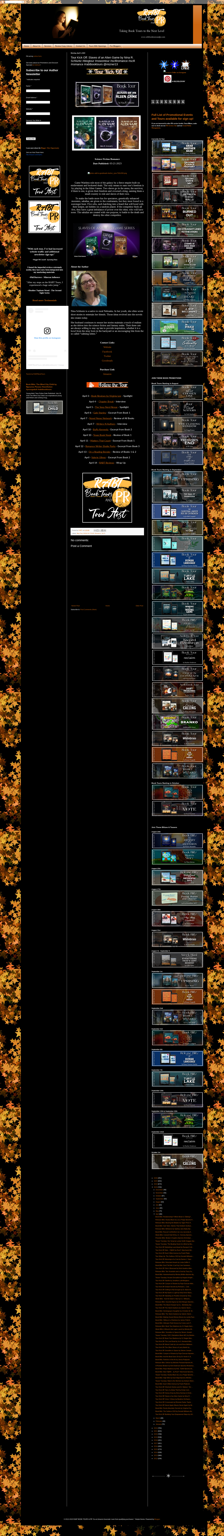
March (158, 1418)
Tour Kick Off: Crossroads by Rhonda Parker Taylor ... (174, 1402)
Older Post (139, 606)
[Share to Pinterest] (105, 530)
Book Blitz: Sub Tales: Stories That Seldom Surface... (173, 1226)
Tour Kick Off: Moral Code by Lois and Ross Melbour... (174, 1344)
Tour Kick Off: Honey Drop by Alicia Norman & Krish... (173, 1393)
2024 (156, 1184)
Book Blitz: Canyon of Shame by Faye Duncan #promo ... (175, 1353)
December (159, 1190)
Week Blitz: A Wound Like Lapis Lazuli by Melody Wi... (174, 1329)
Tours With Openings (97, 46)
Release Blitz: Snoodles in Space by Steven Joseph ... (174, 1332)
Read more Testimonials (45, 300)
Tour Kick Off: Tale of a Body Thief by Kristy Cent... (172, 1390)
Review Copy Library (63, 46)
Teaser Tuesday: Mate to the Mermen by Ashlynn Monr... (175, 1381)
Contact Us (80, 46)
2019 (156, 1437)
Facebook (107, 351)
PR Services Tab (171, 126)
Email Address (31, 98)
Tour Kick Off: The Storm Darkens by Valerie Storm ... (173, 1308)
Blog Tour (80, 533)
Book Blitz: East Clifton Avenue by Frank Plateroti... (173, 1384)
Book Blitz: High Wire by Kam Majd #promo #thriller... (173, 1378)
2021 (156, 1431)
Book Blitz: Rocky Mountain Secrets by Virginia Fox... (173, 1408)
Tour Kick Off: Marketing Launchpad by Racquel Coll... (174, 1247)
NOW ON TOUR (88, 533)
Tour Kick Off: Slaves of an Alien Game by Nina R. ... (173, 1396)
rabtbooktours (50, 365)
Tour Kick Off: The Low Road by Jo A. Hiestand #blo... (174, 1341)
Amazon (107, 374)
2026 (156, 1178)
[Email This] (95, 530)
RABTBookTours (35, 365)
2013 (156, 1455)
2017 (156, 1443)
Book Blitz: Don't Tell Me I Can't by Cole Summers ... (173, 1265)
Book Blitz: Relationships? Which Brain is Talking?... (173, 1217)
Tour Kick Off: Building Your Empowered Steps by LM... (174, 1414)
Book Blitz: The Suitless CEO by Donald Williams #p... (174, 1411)
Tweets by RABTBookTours (35, 374)
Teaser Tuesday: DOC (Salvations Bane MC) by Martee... (175, 1335)
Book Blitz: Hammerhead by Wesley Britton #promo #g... (175, 1274)
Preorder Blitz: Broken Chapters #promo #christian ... (173, 1238)
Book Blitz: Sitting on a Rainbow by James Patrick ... (173, 1320)
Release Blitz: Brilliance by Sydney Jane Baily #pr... (173, 1229)
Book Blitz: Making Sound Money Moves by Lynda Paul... (175, 1317)
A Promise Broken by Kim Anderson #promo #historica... (175, 1366)
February (159, 1421)
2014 (156, 1452)
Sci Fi (103, 533)
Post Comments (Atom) (88, 609)
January (159, 1424)
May (157, 1211)
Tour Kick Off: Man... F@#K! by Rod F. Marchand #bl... (174, 1250)
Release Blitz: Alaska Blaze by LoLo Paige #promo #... (174, 1220)
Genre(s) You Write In (33, 120)
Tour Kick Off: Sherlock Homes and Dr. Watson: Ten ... (174, 1387)
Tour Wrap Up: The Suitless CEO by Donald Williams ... (174, 1256)
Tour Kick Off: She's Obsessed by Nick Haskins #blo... (174, 1268)
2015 (156, 1449)
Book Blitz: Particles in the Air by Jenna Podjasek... (173, 1360)
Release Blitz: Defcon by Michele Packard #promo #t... (174, 1363)
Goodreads (107, 360)
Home (26, 46)
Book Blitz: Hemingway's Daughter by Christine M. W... (174, 1311)
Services (47, 46)
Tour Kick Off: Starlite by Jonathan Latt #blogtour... (172, 1281)
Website (107, 347)
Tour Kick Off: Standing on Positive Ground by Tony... (173, 1296)
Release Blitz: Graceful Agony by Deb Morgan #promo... (175, 1302)
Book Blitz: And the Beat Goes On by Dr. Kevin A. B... (173, 1357)
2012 (156, 1458)
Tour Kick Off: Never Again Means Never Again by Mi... (174, 1405)
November (159, 1193)
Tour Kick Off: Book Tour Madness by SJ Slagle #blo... (174, 1338)
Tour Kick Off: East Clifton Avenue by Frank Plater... (173, 1253)
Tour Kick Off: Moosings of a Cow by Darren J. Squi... (173, 1259)
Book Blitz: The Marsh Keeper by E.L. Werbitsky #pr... (173, 1305)
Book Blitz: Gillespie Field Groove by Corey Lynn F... (173, 1323)
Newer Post (75, 606)
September (160, 1199)
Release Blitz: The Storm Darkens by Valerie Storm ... (174, 1314)
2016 (156, 1446)
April (157, 1214)
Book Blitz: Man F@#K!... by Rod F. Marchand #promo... (174, 1372)
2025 (156, 1181)
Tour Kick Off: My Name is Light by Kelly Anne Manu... (174, 1293)
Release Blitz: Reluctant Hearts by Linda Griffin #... (173, 1262)
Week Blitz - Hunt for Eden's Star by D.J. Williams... (173, 1299)
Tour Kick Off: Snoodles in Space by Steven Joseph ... (174, 1350)
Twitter (107, 356)
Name (28, 86)
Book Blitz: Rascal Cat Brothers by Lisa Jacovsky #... (173, 1232)
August (158, 1202)
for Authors (36, 65)
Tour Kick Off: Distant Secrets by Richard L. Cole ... (173, 1287)
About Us (36, 46)
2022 (156, 1428)
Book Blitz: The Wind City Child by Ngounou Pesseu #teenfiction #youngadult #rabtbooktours (41, 386)
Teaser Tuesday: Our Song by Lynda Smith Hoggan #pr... (175, 1241)
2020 (156, 1434)
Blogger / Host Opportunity (50, 148)
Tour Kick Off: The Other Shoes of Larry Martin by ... (173, 1347)
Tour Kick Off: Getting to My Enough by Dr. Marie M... (173, 1290)
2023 (156, 1187)
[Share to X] (100, 530)
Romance (98, 533)
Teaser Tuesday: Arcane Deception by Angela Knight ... (174, 1278)
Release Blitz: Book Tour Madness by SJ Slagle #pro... (174, 1326)
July (157, 1205)
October (159, 1196)
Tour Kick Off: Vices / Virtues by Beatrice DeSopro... (173, 1399)
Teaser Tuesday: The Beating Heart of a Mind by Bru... (174, 1244)
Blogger (157, 1519)
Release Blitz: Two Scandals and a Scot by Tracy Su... (174, 1271)
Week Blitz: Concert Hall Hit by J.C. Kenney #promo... (174, 1235)
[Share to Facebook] (102, 530)
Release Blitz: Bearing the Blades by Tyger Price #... (173, 1223)
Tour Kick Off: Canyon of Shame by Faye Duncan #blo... (174, 1284)
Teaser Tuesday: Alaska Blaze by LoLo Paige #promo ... (175, 1375)
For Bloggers (115, 46)
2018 (156, 1440)
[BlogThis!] (97, 530)
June (158, 1208)
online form (37, 56)
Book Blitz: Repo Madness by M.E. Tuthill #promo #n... (174, 1369)
